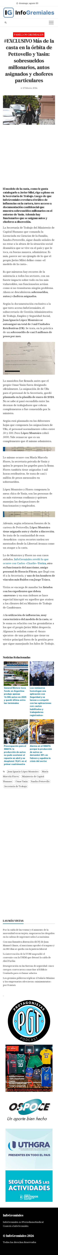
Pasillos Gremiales (29, 34)
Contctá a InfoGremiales (15, 1226)
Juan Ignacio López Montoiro (23, 771)
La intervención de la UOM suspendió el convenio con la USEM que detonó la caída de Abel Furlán (27, 957)
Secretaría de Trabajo (15, 786)
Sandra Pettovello (40, 781)
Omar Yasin (21, 781)
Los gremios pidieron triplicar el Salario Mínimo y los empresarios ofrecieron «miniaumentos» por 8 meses (29, 981)
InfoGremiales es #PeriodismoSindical (23, 1222)
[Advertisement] (29, 157)
